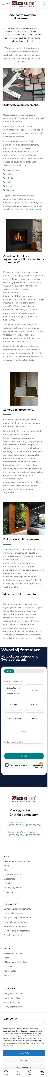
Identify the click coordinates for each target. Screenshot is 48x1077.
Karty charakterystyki (14, 1007)
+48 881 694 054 (33, 825)
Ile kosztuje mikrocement (16, 922)
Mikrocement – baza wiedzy (17, 861)
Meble (34, 718)
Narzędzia (8, 966)
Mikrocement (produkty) (15, 962)
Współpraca (9, 879)
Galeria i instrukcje (13, 874)
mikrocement (36, 209)
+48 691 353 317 (16, 825)
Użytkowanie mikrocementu (17, 931)
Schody (34, 704)
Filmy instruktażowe (13, 993)
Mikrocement (13, 28)
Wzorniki (8, 975)
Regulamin (9, 892)
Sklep (6, 865)
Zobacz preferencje (24, 1067)
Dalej (24, 756)
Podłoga (13, 704)
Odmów (24, 1060)
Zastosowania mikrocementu (17, 909)
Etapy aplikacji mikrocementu (17, 917)
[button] (44, 1023)
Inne (24, 732)
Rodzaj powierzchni (13, 681)
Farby (6, 957)
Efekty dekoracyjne (13, 953)
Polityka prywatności (13, 887)
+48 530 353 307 (33, 835)
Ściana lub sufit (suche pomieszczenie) (13, 691)
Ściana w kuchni (14, 718)
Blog (6, 870)
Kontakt (7, 883)
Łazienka (34, 690)
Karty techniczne (12, 1002)
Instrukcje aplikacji (12, 998)
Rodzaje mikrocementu (15, 926)
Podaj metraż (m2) (12, 742)
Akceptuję (24, 1053)
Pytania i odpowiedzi (13, 935)
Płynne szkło (10, 971)
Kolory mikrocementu (14, 913)
